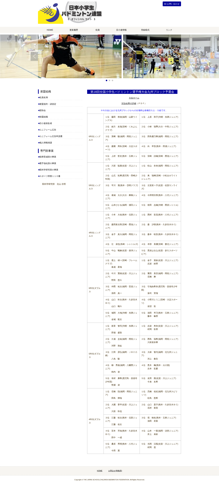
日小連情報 (121, 30)
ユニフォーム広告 (47, 130)
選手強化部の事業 (47, 163)
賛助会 (42, 110)
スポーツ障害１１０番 (49, 176)
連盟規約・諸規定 (47, 104)
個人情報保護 (45, 142)
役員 (97, 30)
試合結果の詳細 (129, 103)
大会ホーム (134, 98)
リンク (169, 30)
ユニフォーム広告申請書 (50, 136)
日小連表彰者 (45, 123)
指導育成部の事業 (47, 157)
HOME (50, 30)
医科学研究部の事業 (48, 170)
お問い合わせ (173, 4)
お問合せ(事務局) (115, 471)
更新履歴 (74, 30)
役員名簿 (43, 97)
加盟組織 (43, 117)
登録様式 (145, 30)
